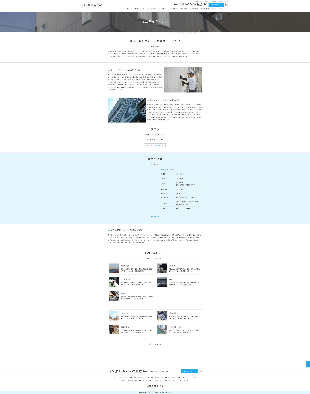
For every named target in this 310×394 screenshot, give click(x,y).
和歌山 (151, 344)
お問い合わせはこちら (216, 4)
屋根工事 (158, 344)
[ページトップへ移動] (200, 371)
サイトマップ (184, 381)
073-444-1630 (180, 174)
